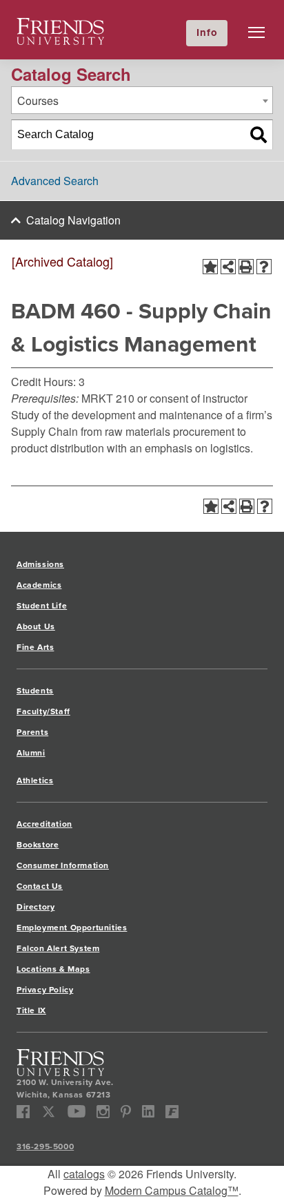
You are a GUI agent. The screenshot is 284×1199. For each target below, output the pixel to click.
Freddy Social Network (172, 1111)
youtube (77, 1111)
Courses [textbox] (38, 100)
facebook (23, 1111)
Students (35, 690)
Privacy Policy (45, 990)
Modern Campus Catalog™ (172, 1190)
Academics (39, 585)
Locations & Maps (53, 969)
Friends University (61, 26)
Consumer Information (63, 865)
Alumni (31, 753)
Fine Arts (35, 647)
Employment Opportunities (72, 927)
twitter (49, 1111)
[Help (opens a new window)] (264, 266)
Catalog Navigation (73, 220)
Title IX (31, 1010)
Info (207, 32)
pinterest (126, 1111)
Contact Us (40, 886)
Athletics (35, 780)
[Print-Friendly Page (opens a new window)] (246, 266)
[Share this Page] (228, 266)
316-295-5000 (45, 1146)
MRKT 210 (107, 398)
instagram (103, 1111)
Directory (35, 907)
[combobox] (142, 100)
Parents (32, 732)
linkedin (148, 1111)
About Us (36, 626)
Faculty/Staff (43, 711)
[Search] (258, 134)
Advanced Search (55, 181)
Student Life (42, 606)
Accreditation (44, 824)
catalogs (84, 1174)
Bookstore (38, 844)
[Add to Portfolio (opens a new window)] (210, 266)
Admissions (40, 564)
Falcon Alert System (58, 948)
